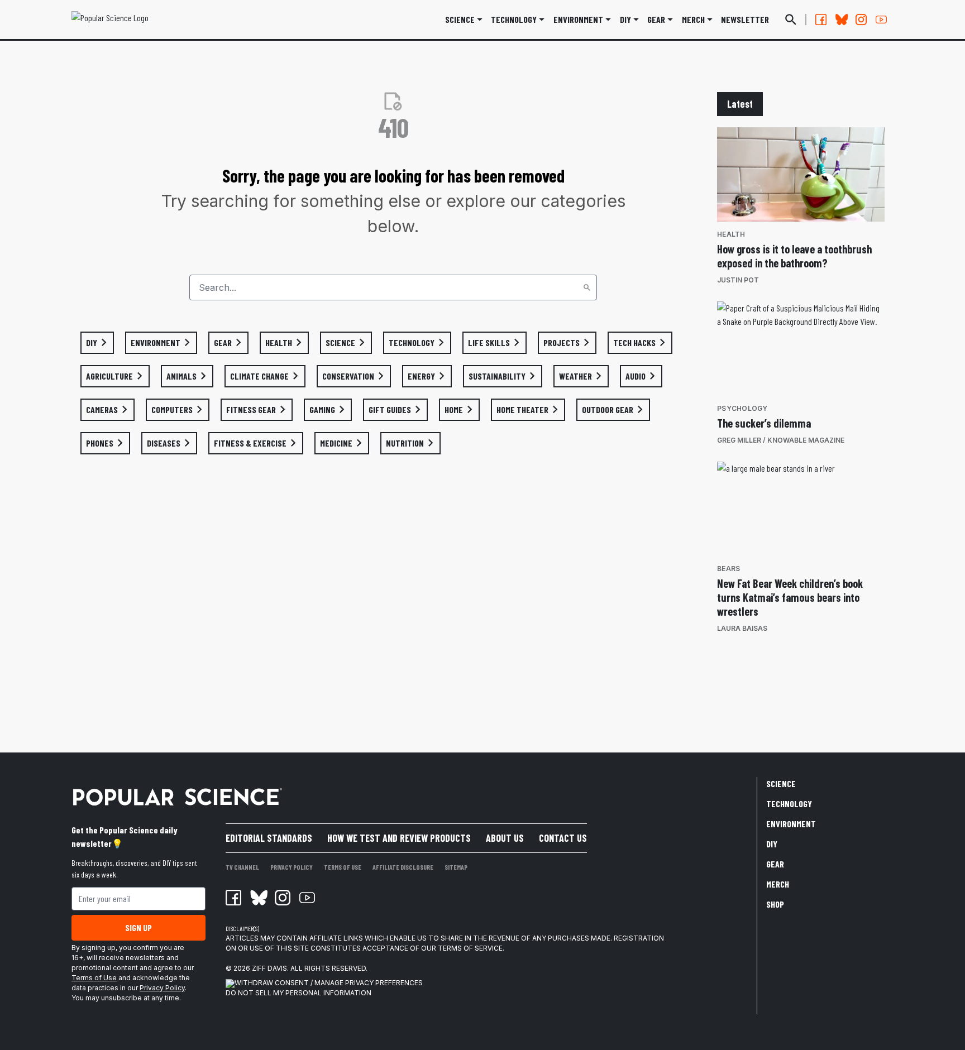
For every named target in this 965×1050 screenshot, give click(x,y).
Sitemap (456, 867)
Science (460, 19)
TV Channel (242, 867)
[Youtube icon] (307, 897)
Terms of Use (94, 978)
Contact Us (563, 838)
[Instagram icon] (282, 897)
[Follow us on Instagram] (861, 19)
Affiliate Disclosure (402, 867)
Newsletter (745, 19)
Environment (578, 19)
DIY (625, 19)
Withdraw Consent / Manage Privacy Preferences (329, 983)
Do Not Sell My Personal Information (298, 993)
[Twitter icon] (258, 897)
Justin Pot (738, 280)
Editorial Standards (269, 838)
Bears (728, 568)
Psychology (742, 408)
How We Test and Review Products (399, 838)
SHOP (775, 904)
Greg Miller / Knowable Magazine (780, 440)
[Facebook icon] (233, 897)
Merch (777, 884)
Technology (514, 19)
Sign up (138, 927)
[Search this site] (790, 19)
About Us (505, 838)
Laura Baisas (742, 628)
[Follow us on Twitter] (841, 19)
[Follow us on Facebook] (821, 19)
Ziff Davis (269, 968)
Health (731, 234)
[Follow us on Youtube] (881, 19)
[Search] (587, 287)
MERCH (693, 19)
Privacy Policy (162, 988)
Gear (656, 19)
